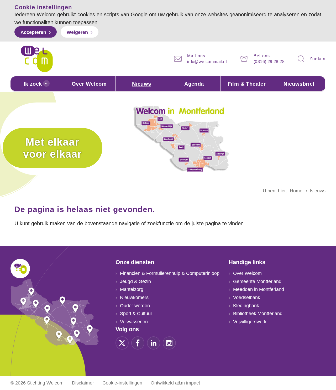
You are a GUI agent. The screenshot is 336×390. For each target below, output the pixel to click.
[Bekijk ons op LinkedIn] (153, 342)
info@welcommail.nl (207, 61)
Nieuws (141, 84)
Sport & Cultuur (136, 313)
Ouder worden (135, 305)
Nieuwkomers (134, 297)
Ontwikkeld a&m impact (175, 383)
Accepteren (33, 32)
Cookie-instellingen (122, 383)
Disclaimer (83, 383)
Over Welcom (89, 84)
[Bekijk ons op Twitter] (122, 342)
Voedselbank (246, 297)
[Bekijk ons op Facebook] (137, 342)
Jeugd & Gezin (135, 281)
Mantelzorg (131, 289)
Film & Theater (247, 84)
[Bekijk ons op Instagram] (169, 342)
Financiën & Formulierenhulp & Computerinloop (169, 273)
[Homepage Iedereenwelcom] (36, 59)
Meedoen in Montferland (258, 289)
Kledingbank (246, 305)
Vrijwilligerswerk (249, 321)
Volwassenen (134, 321)
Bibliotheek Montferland (257, 313)
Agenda (194, 84)
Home (296, 190)
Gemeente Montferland (257, 281)
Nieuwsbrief (299, 84)
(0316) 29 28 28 (269, 61)
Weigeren (77, 32)
